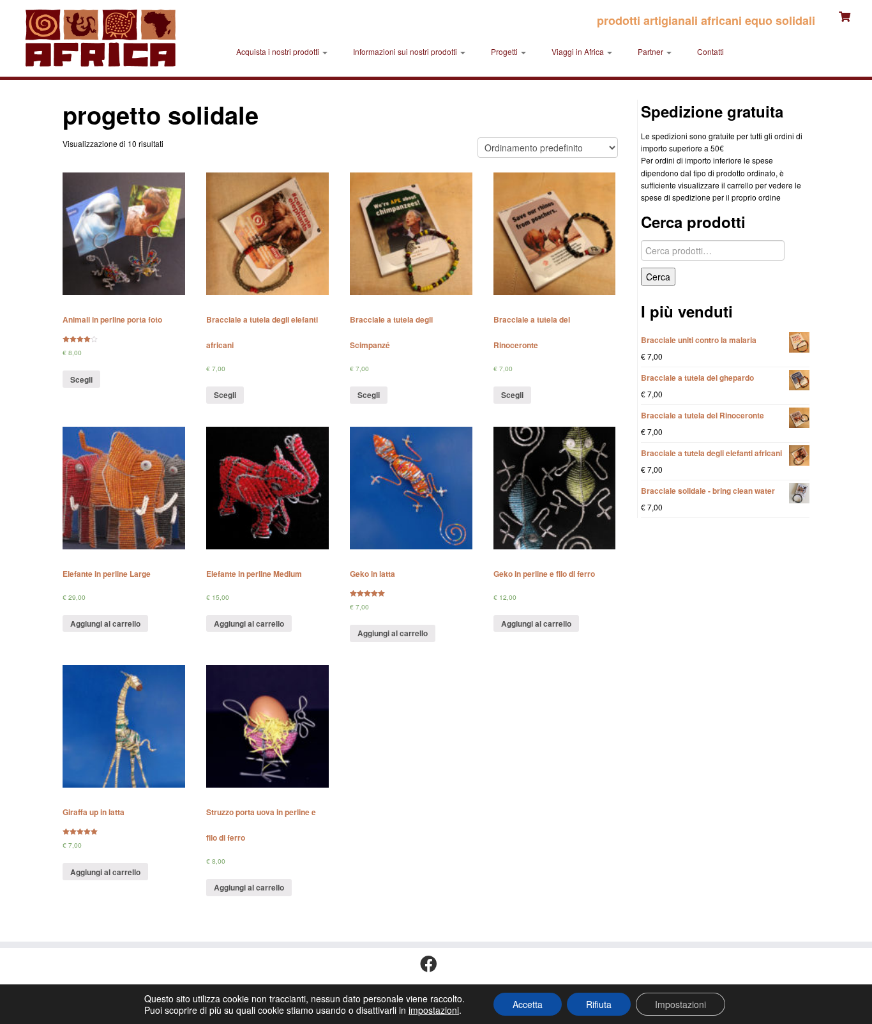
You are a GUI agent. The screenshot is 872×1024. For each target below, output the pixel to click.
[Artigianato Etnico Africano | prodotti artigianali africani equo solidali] (100, 38)
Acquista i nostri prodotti (278, 51)
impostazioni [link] (434, 1010)
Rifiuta (599, 1004)
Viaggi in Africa (579, 51)
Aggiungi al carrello (105, 623)
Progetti (505, 51)
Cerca (658, 276)
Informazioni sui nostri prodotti (406, 51)
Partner (651, 51)
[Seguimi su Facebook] (432, 964)
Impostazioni (680, 1004)
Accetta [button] (528, 1004)
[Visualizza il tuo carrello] (846, 15)
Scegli (81, 379)
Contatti (710, 51)
